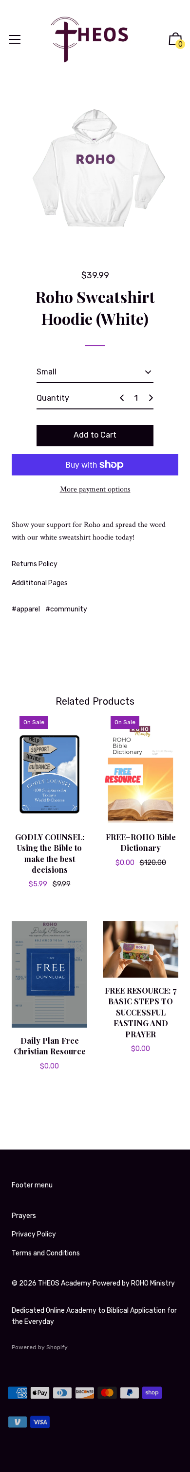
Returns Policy (34, 564)
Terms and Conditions (46, 1253)
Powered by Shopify (40, 1347)
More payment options (95, 489)
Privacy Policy (34, 1234)
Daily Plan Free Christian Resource (50, 1045)
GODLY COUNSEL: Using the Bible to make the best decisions (49, 853)
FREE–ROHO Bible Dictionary (141, 842)
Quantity (53, 398)
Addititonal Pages (40, 583)
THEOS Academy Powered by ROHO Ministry (106, 1283)
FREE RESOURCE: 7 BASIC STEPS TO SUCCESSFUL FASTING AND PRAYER (140, 1012)
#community (66, 609)
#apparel (26, 609)
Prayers (24, 1216)
